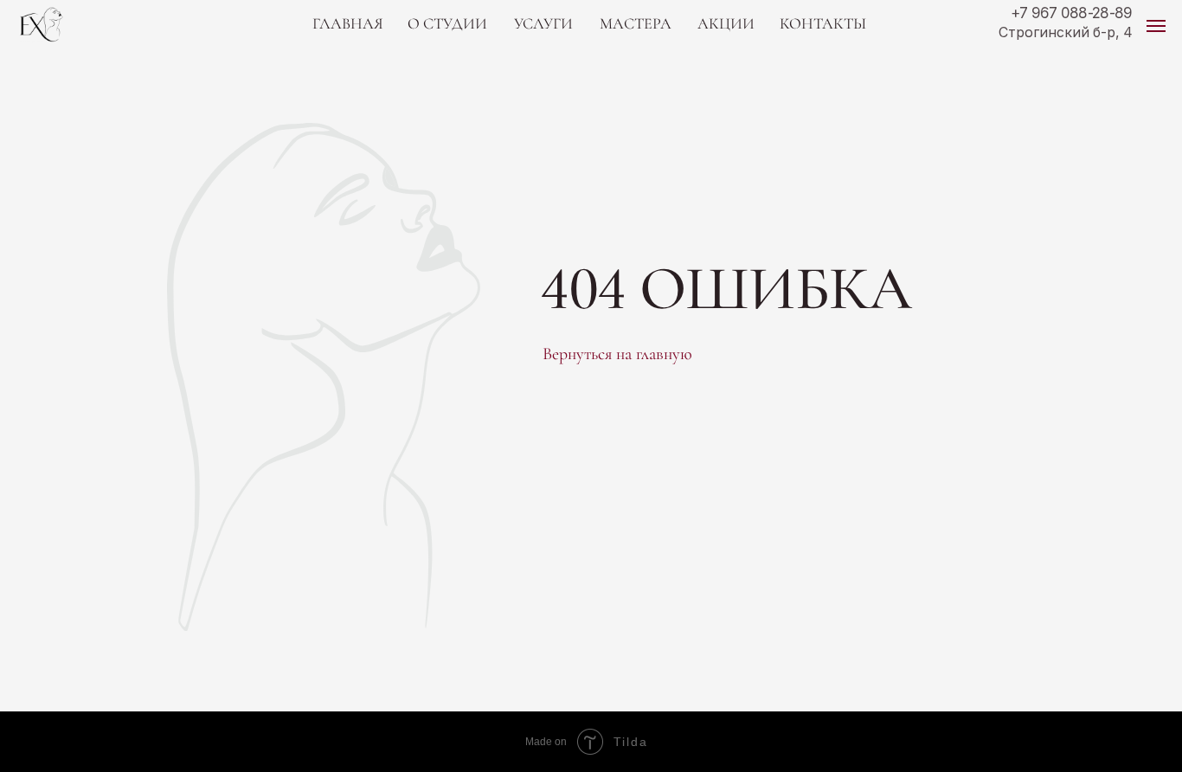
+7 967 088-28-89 (1072, 12)
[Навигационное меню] (1156, 26)
